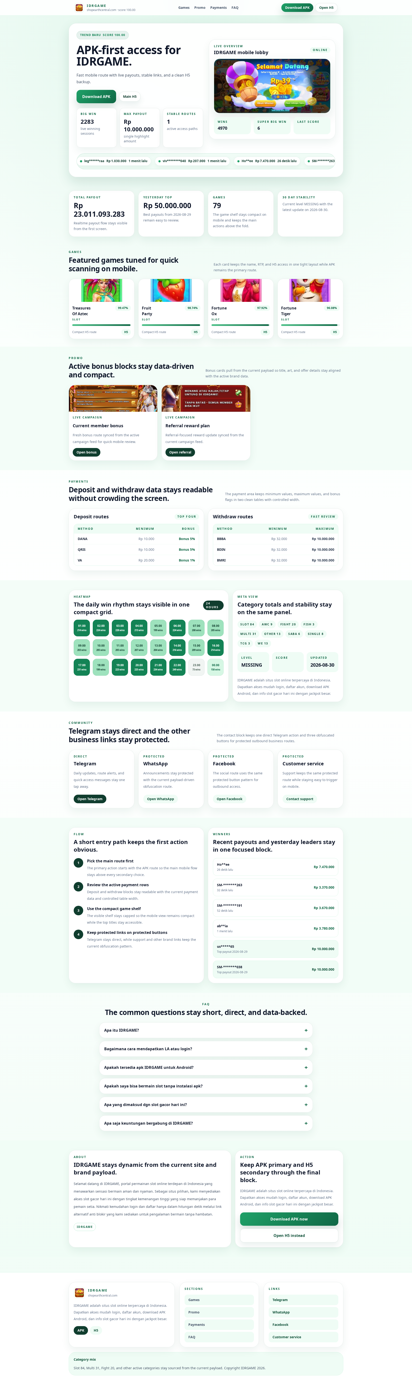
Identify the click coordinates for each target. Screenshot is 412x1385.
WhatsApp (281, 1312)
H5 (126, 332)
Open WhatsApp (160, 799)
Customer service (287, 1337)
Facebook (280, 1324)
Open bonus (87, 452)
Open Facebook (229, 799)
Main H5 (130, 96)
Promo (200, 7)
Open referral (180, 452)
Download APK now (289, 1219)
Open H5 (326, 7)
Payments (218, 7)
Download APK (297, 7)
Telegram (280, 1299)
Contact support (299, 799)
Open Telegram (90, 799)
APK (80, 1330)
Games (184, 7)
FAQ (235, 7)
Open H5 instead (289, 1235)
